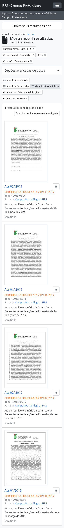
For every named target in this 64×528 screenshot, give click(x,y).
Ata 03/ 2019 (13, 186)
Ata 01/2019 (13, 490)
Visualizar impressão (17, 80)
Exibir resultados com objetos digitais (38, 113)
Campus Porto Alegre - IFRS (31, 199)
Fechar (31, 34)
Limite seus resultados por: (32, 26)
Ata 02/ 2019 (13, 392)
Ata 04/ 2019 (13, 289)
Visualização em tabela (46, 86)
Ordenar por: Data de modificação (21, 92)
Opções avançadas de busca (25, 70)
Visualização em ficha (17, 86)
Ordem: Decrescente (14, 98)
